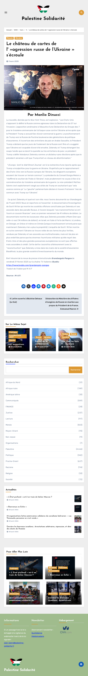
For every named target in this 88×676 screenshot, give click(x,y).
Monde (9, 425)
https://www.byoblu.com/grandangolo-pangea (27, 265)
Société (65, 337)
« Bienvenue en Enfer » (17, 507)
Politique (13, 332)
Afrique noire (12, 388)
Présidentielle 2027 (15, 336)
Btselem (52, 568)
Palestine (10, 449)
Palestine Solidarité (43, 18)
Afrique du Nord (13, 382)
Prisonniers (54, 571)
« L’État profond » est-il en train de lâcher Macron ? (29, 497)
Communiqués (12, 401)
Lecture (9, 419)
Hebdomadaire (38, 636)
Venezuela (14, 594)
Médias (65, 334)
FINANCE (9, 407)
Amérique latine (13, 394)
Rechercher (12, 362)
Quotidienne (37, 633)
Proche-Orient (12, 461)
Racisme (9, 467)
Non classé (10, 437)
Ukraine (18, 38)
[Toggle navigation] (6, 12)
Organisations (12, 443)
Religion (9, 473)
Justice (9, 413)
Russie (10, 38)
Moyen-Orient (12, 431)
